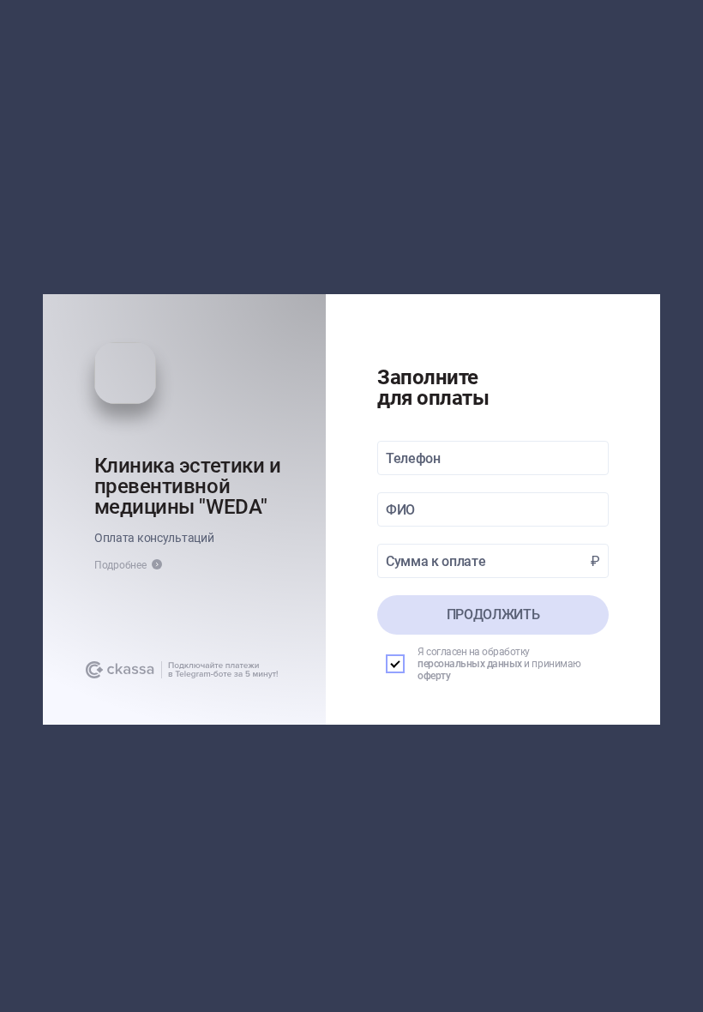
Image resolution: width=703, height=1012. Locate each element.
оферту (434, 676)
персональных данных (470, 664)
